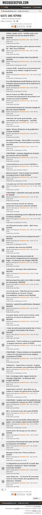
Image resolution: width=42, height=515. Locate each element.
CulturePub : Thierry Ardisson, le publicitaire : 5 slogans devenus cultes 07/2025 (23, 342)
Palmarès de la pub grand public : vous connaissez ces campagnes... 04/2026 (21, 119)
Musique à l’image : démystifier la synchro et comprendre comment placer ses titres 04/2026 (23, 142)
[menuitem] (5, 7)
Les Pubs (16, 43)
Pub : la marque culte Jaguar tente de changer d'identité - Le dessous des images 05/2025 (21, 378)
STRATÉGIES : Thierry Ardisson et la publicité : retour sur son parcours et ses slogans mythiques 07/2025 (23, 354)
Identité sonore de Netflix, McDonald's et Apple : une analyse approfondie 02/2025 (22, 421)
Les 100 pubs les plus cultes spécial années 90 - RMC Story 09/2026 (23, 47)
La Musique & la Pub (20, 65)
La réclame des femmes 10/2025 (19, 247)
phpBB (17, 508)
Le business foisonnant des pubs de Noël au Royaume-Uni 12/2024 (22, 443)
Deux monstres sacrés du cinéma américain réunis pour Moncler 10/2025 (21, 205)
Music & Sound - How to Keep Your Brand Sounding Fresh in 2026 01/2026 (22, 174)
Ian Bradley (37, 506)
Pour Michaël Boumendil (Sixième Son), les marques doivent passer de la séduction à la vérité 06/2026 (23, 83)
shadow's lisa (24, 40)
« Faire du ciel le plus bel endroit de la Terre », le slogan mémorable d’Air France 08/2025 (23, 330)
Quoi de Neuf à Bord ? (21, 170)
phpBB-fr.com (36, 511)
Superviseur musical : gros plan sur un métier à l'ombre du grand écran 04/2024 (22, 390)
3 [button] (19, 26)
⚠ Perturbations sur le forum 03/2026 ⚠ (22, 164)
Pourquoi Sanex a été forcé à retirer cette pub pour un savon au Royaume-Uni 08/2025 (22, 317)
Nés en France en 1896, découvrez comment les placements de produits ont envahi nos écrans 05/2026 (23, 96)
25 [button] (27, 26)
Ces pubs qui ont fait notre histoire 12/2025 (23, 184)
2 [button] (17, 26)
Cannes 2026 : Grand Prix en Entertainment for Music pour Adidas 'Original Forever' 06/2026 (23, 70)
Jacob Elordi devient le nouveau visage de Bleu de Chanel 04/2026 (23, 108)
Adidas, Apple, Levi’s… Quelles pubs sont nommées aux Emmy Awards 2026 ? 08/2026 (22, 35)
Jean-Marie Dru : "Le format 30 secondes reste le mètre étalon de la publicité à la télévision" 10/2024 (22, 479)
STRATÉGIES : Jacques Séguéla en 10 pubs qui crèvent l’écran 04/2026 (22, 154)
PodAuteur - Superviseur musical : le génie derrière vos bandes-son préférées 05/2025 (23, 366)
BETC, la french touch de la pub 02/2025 (22, 411)
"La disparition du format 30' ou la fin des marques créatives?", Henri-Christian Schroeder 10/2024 (22, 466)
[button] (12, 26)
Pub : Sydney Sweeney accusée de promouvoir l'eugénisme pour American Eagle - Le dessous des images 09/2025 (22, 258)
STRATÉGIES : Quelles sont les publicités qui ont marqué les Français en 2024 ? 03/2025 (23, 401)
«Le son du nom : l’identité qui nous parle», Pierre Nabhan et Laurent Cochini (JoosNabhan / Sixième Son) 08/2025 (23, 293)
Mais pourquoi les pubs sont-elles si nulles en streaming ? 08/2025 (23, 281)
